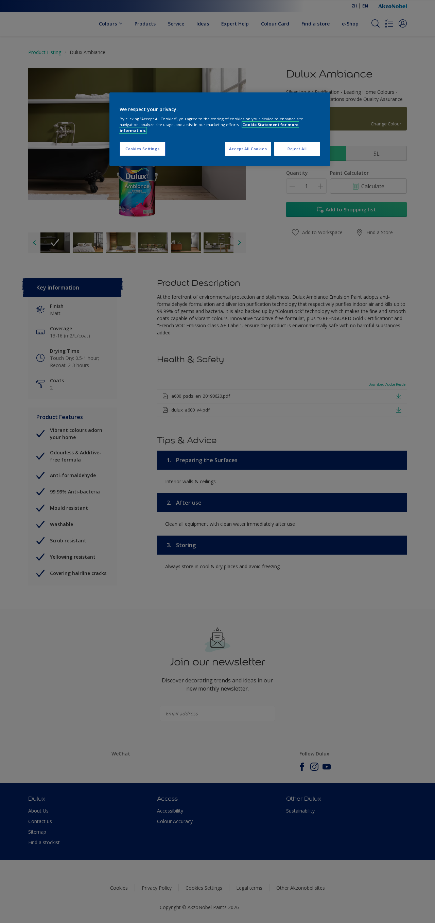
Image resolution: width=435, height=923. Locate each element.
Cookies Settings (142, 148)
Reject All (297, 148)
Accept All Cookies (248, 148)
